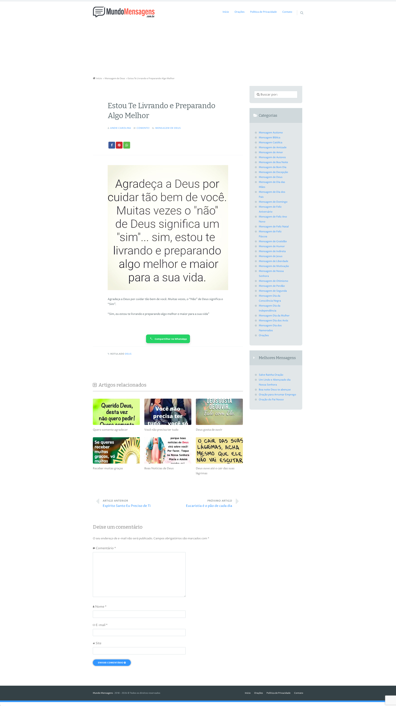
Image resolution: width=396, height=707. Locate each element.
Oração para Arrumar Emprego (277, 394)
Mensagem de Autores (272, 157)
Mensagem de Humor (272, 246)
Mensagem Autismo (271, 132)
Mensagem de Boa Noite (273, 162)
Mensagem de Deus (168, 128)
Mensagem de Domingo (273, 202)
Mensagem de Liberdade (273, 261)
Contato (287, 12)
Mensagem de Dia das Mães (272, 185)
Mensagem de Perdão (272, 286)
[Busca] (299, 9)
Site (98, 643)
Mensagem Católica (270, 142)
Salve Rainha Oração (271, 375)
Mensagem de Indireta (272, 251)
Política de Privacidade (263, 12)
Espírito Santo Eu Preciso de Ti (127, 503)
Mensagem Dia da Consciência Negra (270, 298)
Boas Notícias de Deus (159, 468)
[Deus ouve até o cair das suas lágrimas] (219, 463)
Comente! (143, 128)
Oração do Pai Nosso (271, 399)
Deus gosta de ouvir (209, 430)
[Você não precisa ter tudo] (167, 424)
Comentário (106, 548)
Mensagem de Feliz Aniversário (270, 209)
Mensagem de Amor (271, 152)
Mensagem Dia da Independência (269, 308)
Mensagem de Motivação (274, 266)
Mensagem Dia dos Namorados (270, 328)
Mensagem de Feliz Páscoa (270, 234)
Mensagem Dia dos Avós (273, 320)
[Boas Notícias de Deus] (167, 463)
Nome (100, 607)
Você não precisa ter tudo (161, 430)
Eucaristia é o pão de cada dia (209, 503)
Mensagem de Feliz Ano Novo (273, 219)
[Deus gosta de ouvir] (219, 424)
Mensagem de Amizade (272, 147)
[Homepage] (124, 11)
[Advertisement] (198, 48)
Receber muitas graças (108, 468)
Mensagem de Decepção (273, 172)
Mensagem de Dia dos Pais (272, 194)
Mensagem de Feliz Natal (274, 226)
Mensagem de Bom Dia (272, 167)
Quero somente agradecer (110, 430)
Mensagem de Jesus (270, 256)
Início (226, 12)
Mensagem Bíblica (269, 137)
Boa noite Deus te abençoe (275, 389)
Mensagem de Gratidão (273, 241)
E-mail (102, 625)
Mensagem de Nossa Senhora (271, 274)
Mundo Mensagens (103, 693)
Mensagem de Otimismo (273, 281)
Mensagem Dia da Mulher (274, 315)
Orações (240, 12)
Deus (128, 354)
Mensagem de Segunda (273, 291)
